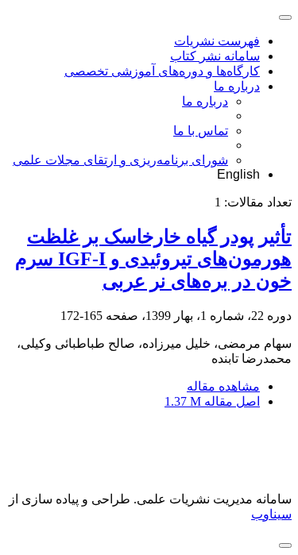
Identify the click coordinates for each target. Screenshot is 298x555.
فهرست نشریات (217, 41)
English (238, 174)
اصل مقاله (212, 401)
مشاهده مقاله (223, 386)
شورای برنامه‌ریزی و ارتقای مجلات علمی (120, 160)
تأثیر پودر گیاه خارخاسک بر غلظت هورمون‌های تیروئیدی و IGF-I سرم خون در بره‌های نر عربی (153, 258)
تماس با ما (200, 130)
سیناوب (271, 514)
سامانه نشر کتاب (215, 56)
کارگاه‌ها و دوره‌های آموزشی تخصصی (162, 71)
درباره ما (237, 86)
